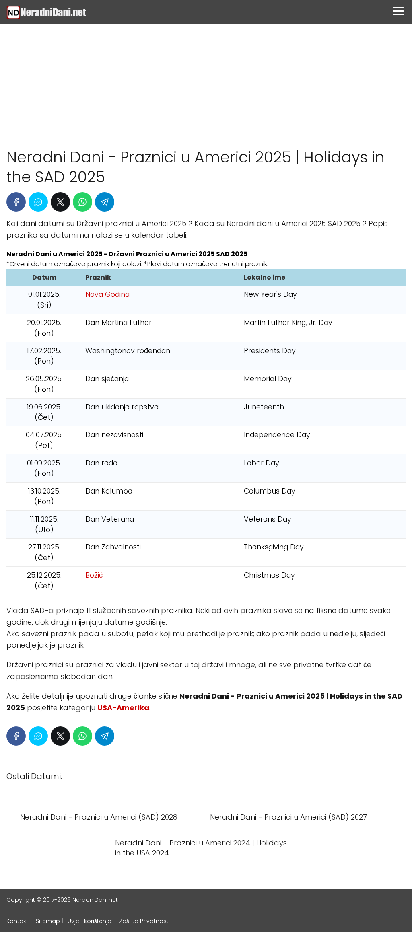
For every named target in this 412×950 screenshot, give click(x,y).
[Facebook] (16, 202)
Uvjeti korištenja (89, 921)
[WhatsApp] (82, 202)
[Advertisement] (206, 82)
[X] (60, 202)
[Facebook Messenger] (38, 202)
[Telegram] (104, 202)
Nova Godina (107, 294)
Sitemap (48, 921)
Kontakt (17, 921)
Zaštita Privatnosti (144, 921)
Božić (94, 575)
